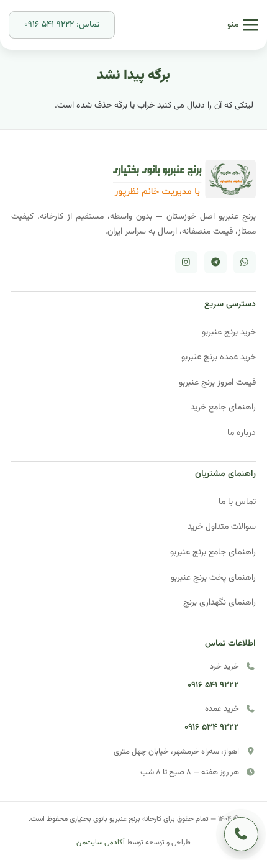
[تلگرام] (215, 262)
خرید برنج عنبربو (229, 332)
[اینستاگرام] (186, 262)
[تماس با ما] (241, 834)
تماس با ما (237, 501)
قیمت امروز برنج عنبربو (217, 382)
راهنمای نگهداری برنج (219, 602)
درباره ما (241, 432)
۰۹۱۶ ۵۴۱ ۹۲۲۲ (213, 685)
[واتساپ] (244, 262)
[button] (242, 24)
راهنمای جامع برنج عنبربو (213, 552)
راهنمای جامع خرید (223, 407)
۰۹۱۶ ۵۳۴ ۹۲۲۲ (211, 727)
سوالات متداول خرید (222, 526)
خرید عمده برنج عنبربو (218, 357)
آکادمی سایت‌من (100, 842)
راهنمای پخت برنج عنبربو (213, 577)
